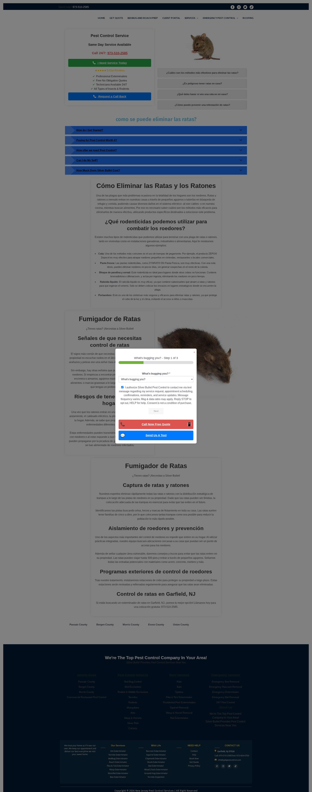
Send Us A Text (156, 435)
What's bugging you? (156, 373)
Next (156, 411)
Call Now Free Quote (156, 424)
